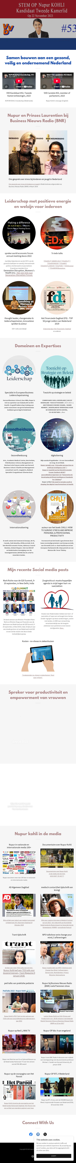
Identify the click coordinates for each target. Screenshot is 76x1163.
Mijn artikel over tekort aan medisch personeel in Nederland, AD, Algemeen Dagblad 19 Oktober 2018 (19, 922)
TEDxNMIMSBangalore (57, 268)
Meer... (62, 628)
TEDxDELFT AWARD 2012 (52, 261)
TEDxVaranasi (68, 266)
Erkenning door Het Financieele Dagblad (57, 329)
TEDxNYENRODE (52, 263)
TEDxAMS (63, 263)
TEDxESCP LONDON (47, 266)
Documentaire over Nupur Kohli (57, 871)
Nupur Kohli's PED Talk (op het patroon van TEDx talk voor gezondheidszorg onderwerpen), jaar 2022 (19, 1018)
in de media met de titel (57, 874)
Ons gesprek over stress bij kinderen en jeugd (24, 184)
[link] (30, 1134)
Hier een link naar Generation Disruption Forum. (19, 273)
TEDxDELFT (66, 261)
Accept (53, 1156)
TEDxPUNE (59, 266)
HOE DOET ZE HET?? (57, 876)
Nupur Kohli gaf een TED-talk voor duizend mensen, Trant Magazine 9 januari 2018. (19, 973)
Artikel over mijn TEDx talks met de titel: (19, 968)
